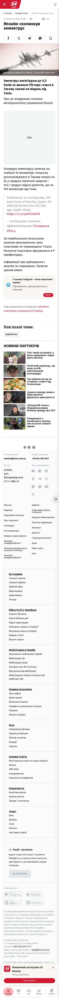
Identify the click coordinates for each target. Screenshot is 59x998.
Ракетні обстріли (17, 614)
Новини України (17, 582)
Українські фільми (18, 733)
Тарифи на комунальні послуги (25, 706)
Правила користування (15, 536)
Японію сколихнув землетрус (43, 13)
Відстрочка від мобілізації (22, 671)
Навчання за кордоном (21, 778)
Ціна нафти (15, 693)
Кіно (11, 725)
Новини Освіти (18, 756)
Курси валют (15, 697)
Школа (12, 765)
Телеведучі (9, 526)
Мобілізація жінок (18, 662)
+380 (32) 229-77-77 (22, 946)
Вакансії (36, 533)
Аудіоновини (15, 595)
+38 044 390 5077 (40, 458)
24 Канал (8, 13)
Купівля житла (16, 796)
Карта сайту (37, 548)
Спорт (12, 811)
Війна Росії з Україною (23, 609)
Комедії (13, 742)
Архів (34, 543)
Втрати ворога (16, 639)
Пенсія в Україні (17, 714)
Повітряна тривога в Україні (23, 627)
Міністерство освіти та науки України (28, 760)
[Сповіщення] (55, 4)
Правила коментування (43, 517)
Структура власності (41, 538)
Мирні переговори (18, 622)
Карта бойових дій (18, 618)
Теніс (11, 824)
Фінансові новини (18, 702)
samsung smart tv (34, 902)
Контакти (36, 528)
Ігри (34, 554)
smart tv (13, 902)
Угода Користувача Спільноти (41, 511)
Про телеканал (11, 521)
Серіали (13, 746)
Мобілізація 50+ (17, 658)
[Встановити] (29, 974)
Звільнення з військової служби (25, 654)
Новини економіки (20, 689)
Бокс (11, 815)
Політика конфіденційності (12, 542)
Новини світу (21, 13)
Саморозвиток (16, 773)
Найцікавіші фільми (19, 729)
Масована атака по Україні (23, 631)
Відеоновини (15, 591)
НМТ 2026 (14, 769)
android (13, 894)
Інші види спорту (18, 832)
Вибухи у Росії (16, 635)
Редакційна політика (14, 515)
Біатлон (13, 828)
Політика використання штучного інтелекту (15, 549)
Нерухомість (16, 788)
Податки (13, 710)
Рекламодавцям (11, 531)
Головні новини (17, 578)
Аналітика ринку (17, 792)
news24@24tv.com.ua (15, 458)
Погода (12, 599)
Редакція (8, 510)
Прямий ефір (16, 587)
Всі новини (15, 574)
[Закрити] (53, 967)
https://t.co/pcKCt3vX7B (23, 214)
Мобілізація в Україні (22, 650)
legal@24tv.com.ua (40, 950)
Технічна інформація (42, 523)
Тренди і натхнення (19, 801)
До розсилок (20, 874)
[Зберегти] (50, 38)
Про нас (8, 505)
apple (34, 894)
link (33, 471)
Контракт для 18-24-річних (22, 667)
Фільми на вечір (17, 738)
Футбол (13, 819)
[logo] (14, 4)
